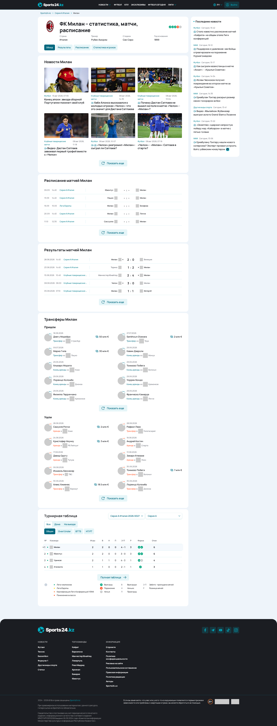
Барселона (77, 651)
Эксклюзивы (138, 4)
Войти (234, 4)
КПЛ (126, 4)
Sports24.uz (112, 685)
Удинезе (58, 560)
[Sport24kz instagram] (236, 630)
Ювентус (58, 553)
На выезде (70, 524)
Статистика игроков (104, 47)
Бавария (76, 674)
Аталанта (58, 567)
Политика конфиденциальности (116, 657)
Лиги (171, 4)
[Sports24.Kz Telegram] (213, 630)
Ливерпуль (77, 660)
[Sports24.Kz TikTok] (228, 630)
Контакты (110, 651)
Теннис (41, 651)
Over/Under (64, 531)
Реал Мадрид (78, 665)
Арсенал (76, 669)
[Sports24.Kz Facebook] (205, 630)
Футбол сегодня (157, 4)
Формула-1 (43, 660)
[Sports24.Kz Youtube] (220, 630)
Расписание (82, 47)
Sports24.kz (45, 13)
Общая (49, 531)
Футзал (41, 647)
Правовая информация (117, 672)
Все (48, 524)
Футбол (118, 4)
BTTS (78, 531)
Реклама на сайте (114, 663)
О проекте (111, 647)
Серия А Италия (62, 13)
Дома (57, 524)
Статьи (41, 669)
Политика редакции (115, 676)
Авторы (109, 681)
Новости (103, 4)
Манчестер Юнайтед (82, 656)
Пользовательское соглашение (121, 668)
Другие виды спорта (47, 665)
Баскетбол (43, 656)
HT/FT (89, 531)
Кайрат (75, 647)
